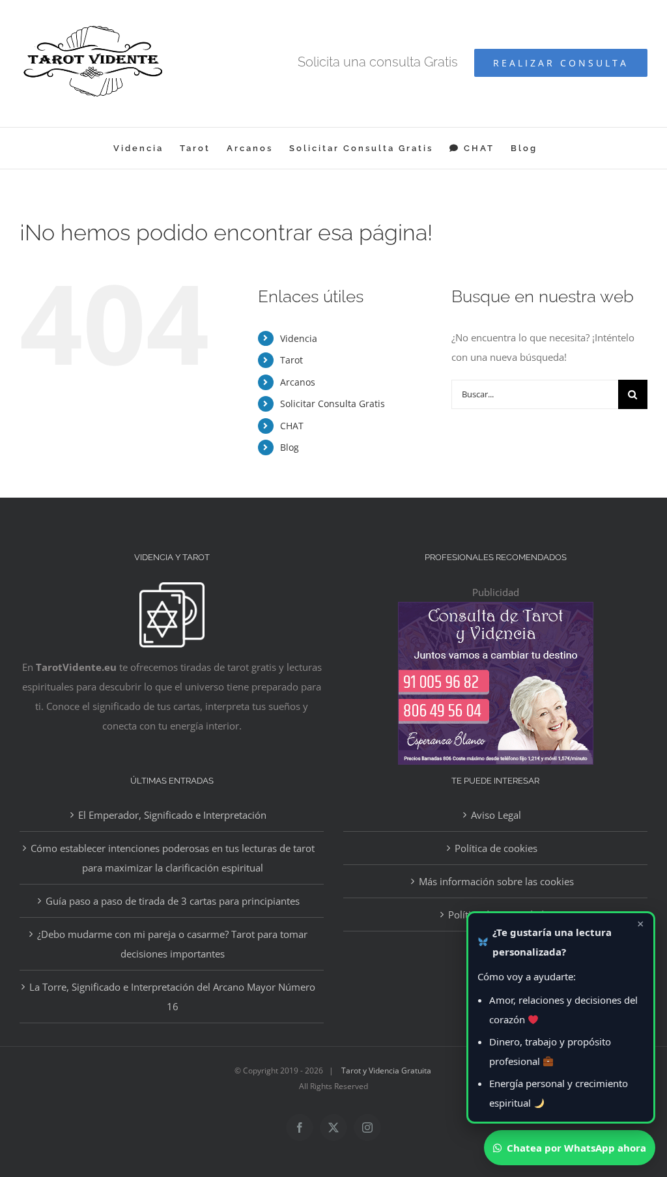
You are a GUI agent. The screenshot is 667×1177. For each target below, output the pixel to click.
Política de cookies (496, 848)
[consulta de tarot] (495, 611)
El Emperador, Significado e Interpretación (172, 814)
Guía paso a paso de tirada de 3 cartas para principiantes (173, 900)
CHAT (292, 425)
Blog (289, 447)
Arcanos (297, 382)
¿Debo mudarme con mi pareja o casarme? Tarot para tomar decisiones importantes (172, 944)
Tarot (291, 360)
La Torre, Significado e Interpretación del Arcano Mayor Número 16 (172, 996)
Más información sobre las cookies (496, 881)
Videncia (298, 338)
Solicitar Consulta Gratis (332, 403)
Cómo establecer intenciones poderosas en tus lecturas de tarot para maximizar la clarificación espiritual (173, 858)
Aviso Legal (496, 814)
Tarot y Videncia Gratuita (386, 1070)
